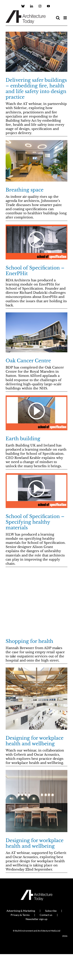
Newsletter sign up (36, 919)
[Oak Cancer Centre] (36, 332)
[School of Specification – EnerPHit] (36, 242)
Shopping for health (29, 641)
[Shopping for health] (36, 602)
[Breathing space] (36, 161)
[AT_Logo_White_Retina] (36, 891)
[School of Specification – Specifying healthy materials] (36, 490)
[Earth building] (36, 412)
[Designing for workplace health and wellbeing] (36, 699)
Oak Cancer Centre (28, 361)
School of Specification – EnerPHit (35, 270)
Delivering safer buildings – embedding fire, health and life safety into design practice (36, 88)
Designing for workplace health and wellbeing (34, 741)
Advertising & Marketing (21, 910)
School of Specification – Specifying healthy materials (35, 522)
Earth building (23, 439)
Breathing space (24, 190)
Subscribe (51, 910)
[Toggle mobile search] (58, 18)
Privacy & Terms (20, 914)
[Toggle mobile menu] (65, 18)
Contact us (46, 914)
